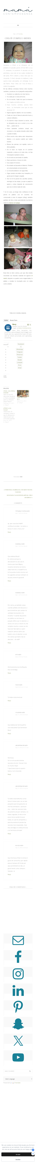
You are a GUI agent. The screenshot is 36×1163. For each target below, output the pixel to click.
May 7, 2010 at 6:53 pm (21, 595)
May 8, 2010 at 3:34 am (21, 657)
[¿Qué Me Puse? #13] (23, 393)
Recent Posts (13, 320)
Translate (17, 1083)
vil (6, 278)
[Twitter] (30, 325)
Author (6, 320)
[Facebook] (28, 325)
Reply (9, 532)
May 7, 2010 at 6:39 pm (21, 513)
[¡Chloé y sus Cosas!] (10, 415)
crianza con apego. (14, 203)
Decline (18, 1159)
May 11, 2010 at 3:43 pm (21, 714)
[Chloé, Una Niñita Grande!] (10, 398)
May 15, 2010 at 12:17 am (22, 747)
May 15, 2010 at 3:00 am (21, 788)
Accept (18, 1154)
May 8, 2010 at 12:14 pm (21, 687)
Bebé (21, 477)
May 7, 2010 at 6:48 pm (21, 546)
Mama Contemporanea (24, 328)
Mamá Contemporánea (18, 11)
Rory (14, 324)
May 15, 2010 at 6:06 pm (21, 847)
